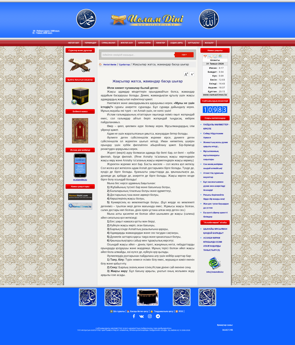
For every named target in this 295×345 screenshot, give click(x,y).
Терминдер (90, 43)
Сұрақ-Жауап (108, 43)
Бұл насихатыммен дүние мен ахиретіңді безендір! (214, 186)
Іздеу (184, 55)
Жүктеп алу (127, 43)
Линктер (160, 43)
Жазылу (209, 43)
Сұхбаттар (124, 64)
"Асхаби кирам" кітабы (215, 222)
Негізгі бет (73, 43)
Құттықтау (193, 43)
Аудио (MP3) (176, 43)
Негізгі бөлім (109, 64)
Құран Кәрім (144, 43)
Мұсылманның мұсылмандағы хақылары (211, 155)
